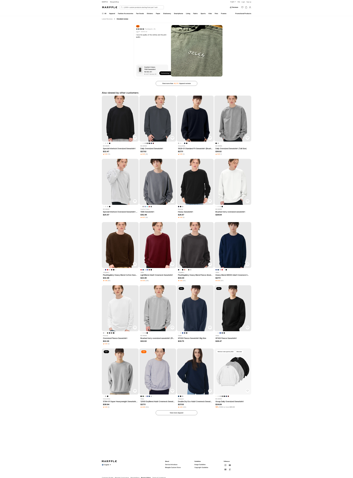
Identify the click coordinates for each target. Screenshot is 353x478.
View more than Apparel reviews (176, 83)
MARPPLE (105, 2)
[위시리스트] (242, 7)
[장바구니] (246, 7)
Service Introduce (171, 464)
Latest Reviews (107, 19)
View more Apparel (176, 413)
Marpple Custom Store (173, 467)
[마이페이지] (250, 7)
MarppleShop (114, 2)
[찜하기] (135, 138)
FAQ (239, 2)
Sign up (248, 2)
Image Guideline (199, 464)
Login (243, 2)
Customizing (165, 73)
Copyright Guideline (201, 467)
